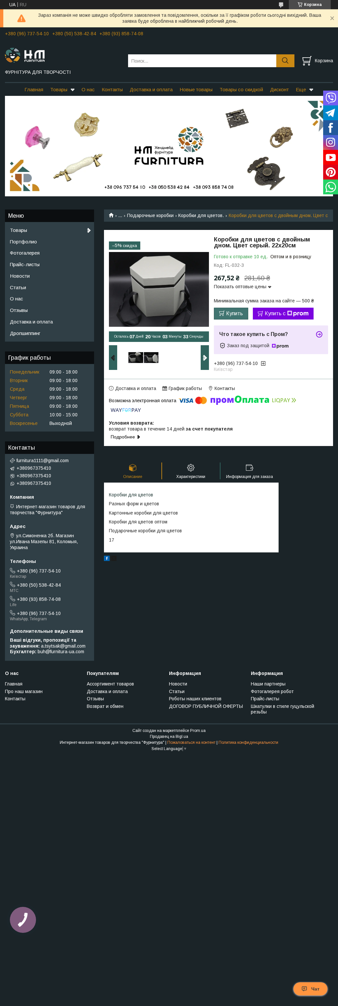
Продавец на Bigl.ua (169, 736)
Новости (20, 276)
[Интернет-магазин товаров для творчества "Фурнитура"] (62, 55)
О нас (88, 89)
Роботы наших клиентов (195, 698)
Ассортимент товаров (110, 683)
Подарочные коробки (150, 215)
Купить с (275, 313)
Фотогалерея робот (272, 691)
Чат (315, 989)
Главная (33, 89)
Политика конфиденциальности (248, 742)
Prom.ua (198, 730)
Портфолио (23, 241)
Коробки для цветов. (201, 215)
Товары (58, 89)
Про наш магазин (24, 691)
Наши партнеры (268, 683)
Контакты (112, 89)
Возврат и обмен (105, 706)
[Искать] (285, 60)
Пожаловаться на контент (191, 742)
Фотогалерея (25, 253)
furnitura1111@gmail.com (43, 460)
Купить (234, 313)
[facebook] (107, 559)
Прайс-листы (25, 264)
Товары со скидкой (241, 89)
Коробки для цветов (131, 494)
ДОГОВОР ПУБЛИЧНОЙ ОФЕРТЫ (206, 706)
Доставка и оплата (151, 89)
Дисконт (279, 89)
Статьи (18, 287)
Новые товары (196, 89)
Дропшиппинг (25, 333)
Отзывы (19, 310)
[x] (114, 559)
